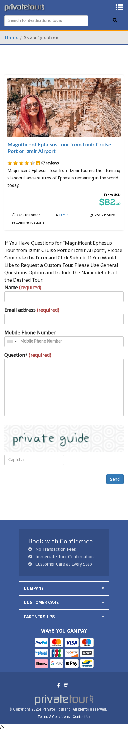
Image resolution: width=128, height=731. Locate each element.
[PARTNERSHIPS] (103, 616)
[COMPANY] (103, 588)
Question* (27, 355)
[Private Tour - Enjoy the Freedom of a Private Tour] (25, 7)
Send (115, 479)
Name (22, 287)
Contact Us (82, 717)
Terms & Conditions (54, 717)
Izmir (63, 215)
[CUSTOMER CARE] (103, 602)
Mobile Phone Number (30, 332)
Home (11, 37)
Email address (31, 310)
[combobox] (11, 342)
